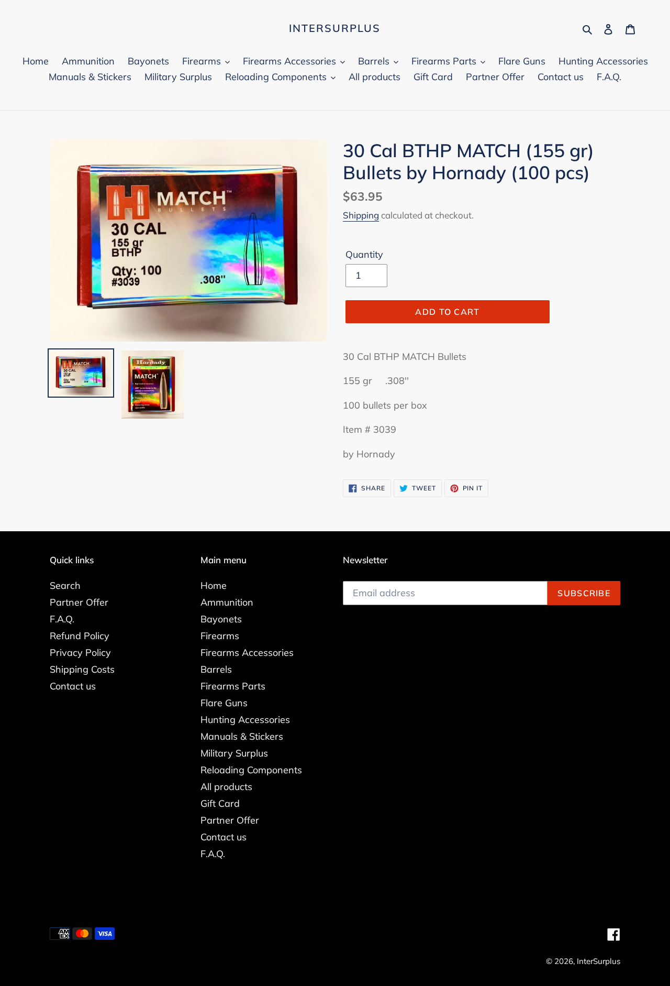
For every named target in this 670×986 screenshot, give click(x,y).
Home (213, 585)
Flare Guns (224, 703)
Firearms (219, 636)
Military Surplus (234, 753)
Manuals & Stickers (241, 736)
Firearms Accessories (247, 653)
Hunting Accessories (245, 720)
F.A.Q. (62, 619)
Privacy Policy (80, 653)
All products (226, 787)
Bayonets (221, 619)
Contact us (73, 686)
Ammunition (226, 602)
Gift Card (220, 803)
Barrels (216, 669)
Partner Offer (79, 602)
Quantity (364, 254)
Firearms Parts (232, 686)
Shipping (361, 215)
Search (65, 585)
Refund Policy (79, 636)
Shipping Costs (82, 669)
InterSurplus (335, 28)
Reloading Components (251, 770)
